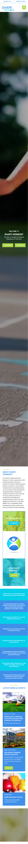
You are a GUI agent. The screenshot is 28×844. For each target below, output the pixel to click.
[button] (24, 7)
